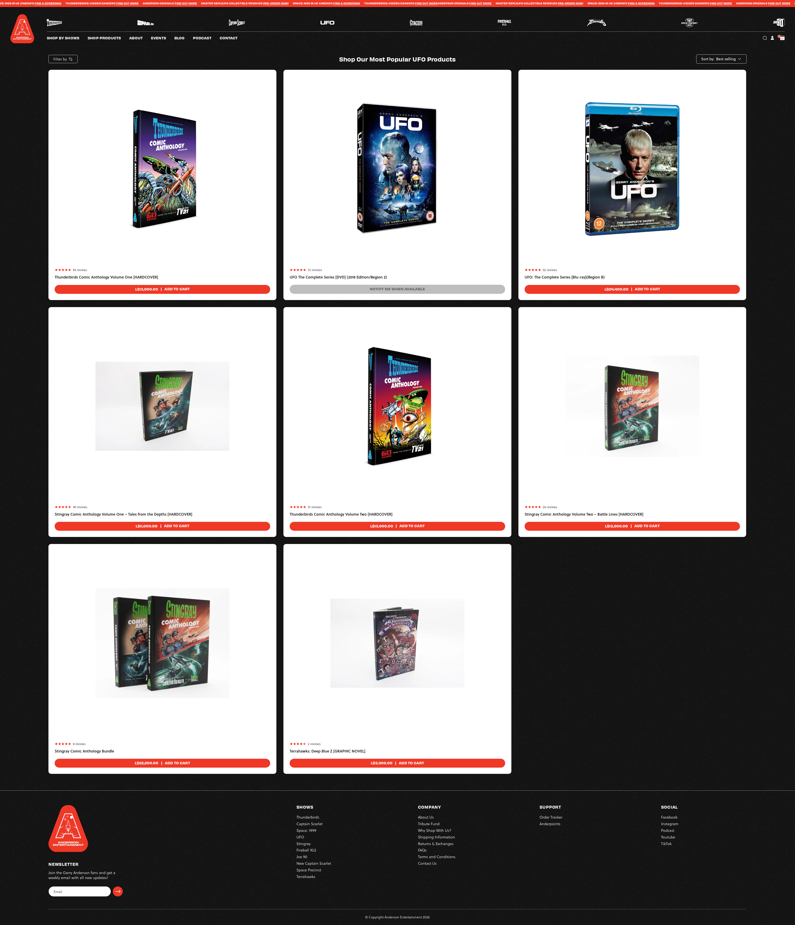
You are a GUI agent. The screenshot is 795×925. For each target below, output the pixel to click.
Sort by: (707, 59)
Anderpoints (550, 823)
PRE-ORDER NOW (169, 3)
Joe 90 (301, 856)
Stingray (303, 843)
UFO (300, 837)
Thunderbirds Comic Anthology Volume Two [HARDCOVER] (341, 514)
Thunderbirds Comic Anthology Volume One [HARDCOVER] (106, 277)
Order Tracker (551, 817)
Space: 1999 (306, 830)
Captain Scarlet (309, 823)
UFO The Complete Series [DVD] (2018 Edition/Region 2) (338, 277)
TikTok (666, 843)
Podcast (667, 830)
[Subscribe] (118, 891)
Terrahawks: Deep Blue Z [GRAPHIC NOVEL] (327, 751)
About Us (426, 817)
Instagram (669, 823)
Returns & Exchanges (436, 843)
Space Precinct (308, 870)
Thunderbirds (307, 817)
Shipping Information (436, 837)
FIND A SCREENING (239, 3)
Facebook (669, 817)
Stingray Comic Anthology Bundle (84, 751)
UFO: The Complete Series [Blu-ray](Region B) (565, 277)
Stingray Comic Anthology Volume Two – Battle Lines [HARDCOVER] (584, 514)
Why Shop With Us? (434, 830)
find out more (79, 3)
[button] (140, 38)
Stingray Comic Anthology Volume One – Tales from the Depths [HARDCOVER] (123, 514)
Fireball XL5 (306, 850)
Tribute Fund (429, 823)
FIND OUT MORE (21, 3)
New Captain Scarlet (313, 863)
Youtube (668, 837)
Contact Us (427, 863)
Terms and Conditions (436, 856)
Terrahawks (305, 876)
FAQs (422, 850)
